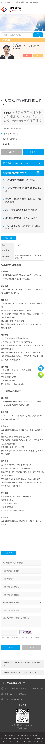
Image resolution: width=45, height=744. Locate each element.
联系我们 (34, 152)
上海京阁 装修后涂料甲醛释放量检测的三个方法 (22, 227)
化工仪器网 (28, 741)
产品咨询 (11, 152)
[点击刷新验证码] (26, 632)
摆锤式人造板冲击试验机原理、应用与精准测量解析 (23, 200)
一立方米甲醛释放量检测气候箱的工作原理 (23, 189)
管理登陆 (11, 741)
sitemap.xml (38, 741)
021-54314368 (41, 368)
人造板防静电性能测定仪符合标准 (20, 180)
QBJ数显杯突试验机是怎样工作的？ (21, 218)
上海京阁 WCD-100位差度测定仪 (23, 673)
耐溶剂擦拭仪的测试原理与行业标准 (21, 210)
